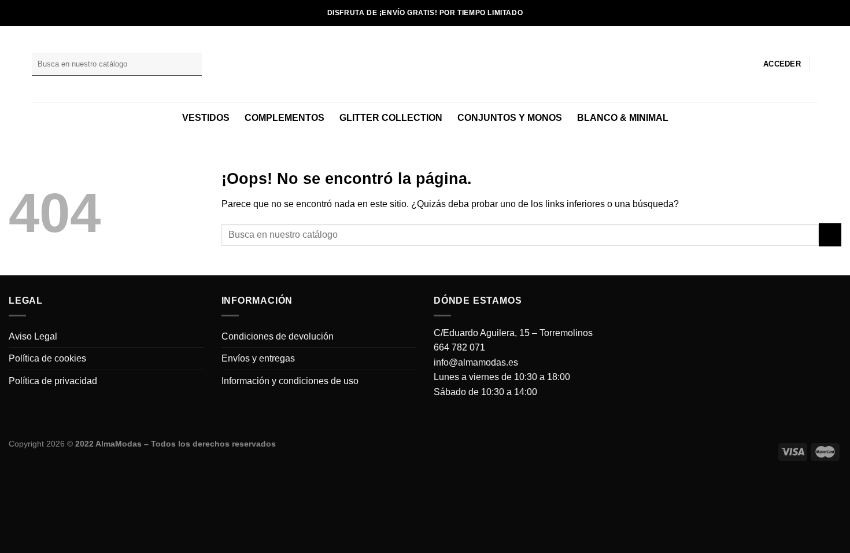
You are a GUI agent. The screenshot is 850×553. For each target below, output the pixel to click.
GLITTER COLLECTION (390, 118)
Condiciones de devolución (277, 336)
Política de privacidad (53, 381)
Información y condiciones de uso (290, 381)
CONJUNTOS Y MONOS (509, 118)
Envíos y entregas (258, 358)
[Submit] (191, 64)
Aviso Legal (33, 336)
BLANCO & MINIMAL (622, 118)
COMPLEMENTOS (284, 118)
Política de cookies (47, 358)
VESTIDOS (206, 118)
